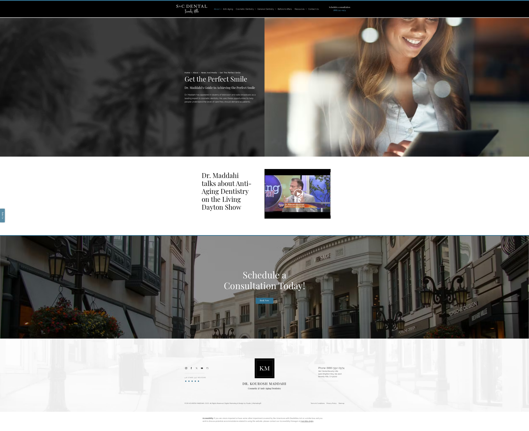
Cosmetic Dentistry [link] (245, 9)
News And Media (209, 73)
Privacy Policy (331, 403)
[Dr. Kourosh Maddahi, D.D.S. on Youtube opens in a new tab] (202, 368)
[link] (339, 11)
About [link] (217, 9)
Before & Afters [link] (285, 9)
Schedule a (264, 281)
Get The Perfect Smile (230, 73)
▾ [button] (221, 9)
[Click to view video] (298, 194)
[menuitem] (217, 9)
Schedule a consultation (339, 8)
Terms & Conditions (318, 403)
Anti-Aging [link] (228, 9)
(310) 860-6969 (307, 421)
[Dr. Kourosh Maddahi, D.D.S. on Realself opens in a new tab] (207, 368)
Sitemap (341, 403)
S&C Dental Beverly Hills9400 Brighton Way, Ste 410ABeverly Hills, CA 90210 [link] (330, 374)
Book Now (264, 301)
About (196, 73)
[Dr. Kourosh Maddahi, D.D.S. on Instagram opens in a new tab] (186, 368)
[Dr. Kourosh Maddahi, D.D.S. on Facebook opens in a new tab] (191, 368)
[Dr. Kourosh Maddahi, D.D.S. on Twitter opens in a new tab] (197, 368)
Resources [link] (300, 9)
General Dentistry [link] (265, 9)
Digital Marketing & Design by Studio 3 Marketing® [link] (242, 403)
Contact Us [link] (313, 9)
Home (187, 73)
